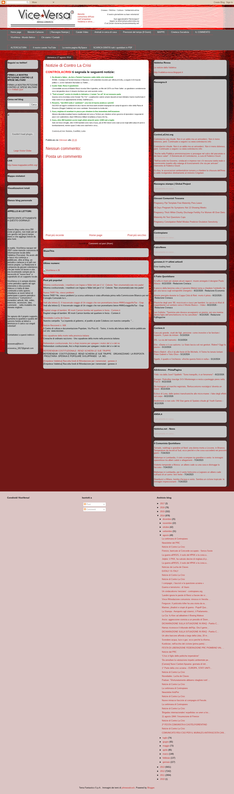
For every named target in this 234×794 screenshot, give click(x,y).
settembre (168, 531)
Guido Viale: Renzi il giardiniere (65, 86)
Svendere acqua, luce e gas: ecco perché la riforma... (186, 640)
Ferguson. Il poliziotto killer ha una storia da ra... (184, 603)
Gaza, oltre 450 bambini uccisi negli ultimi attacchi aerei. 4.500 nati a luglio (83, 120)
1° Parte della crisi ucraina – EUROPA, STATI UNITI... (187, 668)
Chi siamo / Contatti (50, 37)
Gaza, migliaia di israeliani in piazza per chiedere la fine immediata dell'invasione (86, 111)
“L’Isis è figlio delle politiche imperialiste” (180, 656)
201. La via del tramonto (165, 340)
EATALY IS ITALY (170, 571)
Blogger (150, 788)
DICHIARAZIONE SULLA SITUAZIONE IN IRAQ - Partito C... (190, 623)
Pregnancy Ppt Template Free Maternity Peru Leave (178, 203)
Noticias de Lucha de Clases (175, 567)
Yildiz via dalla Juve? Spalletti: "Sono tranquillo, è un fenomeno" (183, 374)
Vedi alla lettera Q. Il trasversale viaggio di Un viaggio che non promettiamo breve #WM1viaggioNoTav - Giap (93, 302)
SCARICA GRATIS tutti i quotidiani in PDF (112, 47)
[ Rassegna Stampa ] (60, 32)
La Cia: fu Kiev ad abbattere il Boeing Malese (183, 615)
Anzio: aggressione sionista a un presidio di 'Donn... (186, 619)
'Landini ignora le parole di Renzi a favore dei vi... (184, 595)
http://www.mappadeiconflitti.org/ (22, 165)
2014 (162, 515)
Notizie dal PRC (169, 652)
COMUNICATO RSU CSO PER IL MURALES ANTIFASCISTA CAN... (194, 733)
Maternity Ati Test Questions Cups (170, 217)
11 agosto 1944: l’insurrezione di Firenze (180, 716)
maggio (166, 746)
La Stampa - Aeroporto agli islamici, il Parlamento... (185, 611)
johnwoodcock (128, 788)
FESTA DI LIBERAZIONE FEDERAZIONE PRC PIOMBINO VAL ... (193, 648)
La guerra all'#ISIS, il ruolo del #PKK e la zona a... (185, 555)
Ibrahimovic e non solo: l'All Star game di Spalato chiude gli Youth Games (188, 401)
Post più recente (55, 235)
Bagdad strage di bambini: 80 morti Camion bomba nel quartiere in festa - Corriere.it (81, 310)
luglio (165, 738)
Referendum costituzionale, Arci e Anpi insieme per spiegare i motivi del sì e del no (81, 343)
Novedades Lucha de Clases (56, 318)
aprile (165, 750)
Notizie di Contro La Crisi (173, 547)
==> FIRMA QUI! (15, 89)
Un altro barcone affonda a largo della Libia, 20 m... (185, 635)
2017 (162, 503)
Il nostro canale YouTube (44, 47)
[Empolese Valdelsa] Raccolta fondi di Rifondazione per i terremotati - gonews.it (80, 361)
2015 (162, 511)
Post (88, 504)
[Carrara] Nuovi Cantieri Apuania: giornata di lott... (185, 664)
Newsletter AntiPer (170, 692)
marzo (166, 754)
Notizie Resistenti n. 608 (54, 325)
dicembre (167, 519)
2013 (162, 767)
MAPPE (161, 32)
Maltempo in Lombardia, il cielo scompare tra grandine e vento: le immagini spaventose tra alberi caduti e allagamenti (188, 458)
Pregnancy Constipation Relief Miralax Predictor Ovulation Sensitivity (186, 222)
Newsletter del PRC (171, 543)
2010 (162, 779)
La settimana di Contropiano (175, 539)
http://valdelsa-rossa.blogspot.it (168, 72)
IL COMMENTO (202, 32)
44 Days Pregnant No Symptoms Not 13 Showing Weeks (180, 207)
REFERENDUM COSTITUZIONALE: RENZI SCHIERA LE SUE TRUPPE (77, 351)
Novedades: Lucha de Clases (175, 676)
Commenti (91, 509)
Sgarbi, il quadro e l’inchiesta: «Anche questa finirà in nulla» (181, 359)
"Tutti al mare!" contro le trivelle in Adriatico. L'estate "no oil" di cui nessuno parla (86, 94)
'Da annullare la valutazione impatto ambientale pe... (186, 660)
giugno (166, 742)
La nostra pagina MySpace (74, 47)
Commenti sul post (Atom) (101, 243)
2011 (162, 775)
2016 (162, 507)
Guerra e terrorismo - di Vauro (175, 587)
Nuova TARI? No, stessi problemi (58, 292)
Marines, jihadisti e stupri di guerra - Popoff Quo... (185, 607)
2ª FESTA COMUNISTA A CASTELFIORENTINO (184, 724)
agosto (166, 535)
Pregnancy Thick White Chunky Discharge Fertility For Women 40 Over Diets (189, 212)
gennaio (166, 762)
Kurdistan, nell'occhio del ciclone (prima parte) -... (184, 644)
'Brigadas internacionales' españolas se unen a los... (186, 712)
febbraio (167, 758)
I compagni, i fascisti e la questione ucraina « (183, 583)
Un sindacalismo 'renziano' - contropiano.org (182, 591)
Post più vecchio (137, 235)
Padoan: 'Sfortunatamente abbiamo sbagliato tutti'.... (186, 680)
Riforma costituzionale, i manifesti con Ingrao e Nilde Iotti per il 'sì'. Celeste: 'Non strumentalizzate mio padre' (93, 285)
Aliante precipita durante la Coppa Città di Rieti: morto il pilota (182, 295)
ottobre (166, 527)
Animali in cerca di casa (106, 32)
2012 (162, 771)
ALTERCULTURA (19, 47)
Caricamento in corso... (164, 188)
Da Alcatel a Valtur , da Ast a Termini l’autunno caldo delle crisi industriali (82, 77)
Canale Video (82, 32)
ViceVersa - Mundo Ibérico (23, 37)
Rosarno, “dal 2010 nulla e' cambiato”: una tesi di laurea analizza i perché (83, 103)
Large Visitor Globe (22, 151)
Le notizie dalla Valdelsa (165, 67)
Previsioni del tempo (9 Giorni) (137, 32)
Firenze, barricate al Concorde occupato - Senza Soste (187, 551)
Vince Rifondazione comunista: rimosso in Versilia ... (186, 599)
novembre (167, 523)
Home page (16, 32)
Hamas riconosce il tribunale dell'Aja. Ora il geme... (185, 627)
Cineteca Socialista (180, 32)
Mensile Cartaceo (36, 32)
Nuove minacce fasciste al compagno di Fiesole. (184, 700)
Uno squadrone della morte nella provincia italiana (66, 335)
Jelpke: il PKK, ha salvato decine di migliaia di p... (185, 559)
